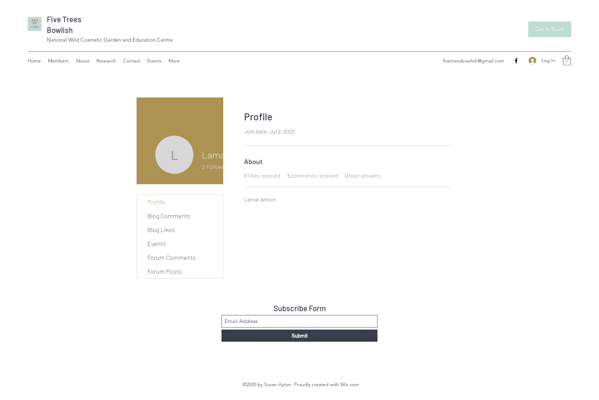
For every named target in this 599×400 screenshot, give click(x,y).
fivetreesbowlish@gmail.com (473, 61)
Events (156, 243)
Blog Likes (161, 229)
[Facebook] (516, 60)
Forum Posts (164, 271)
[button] (567, 61)
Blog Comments (168, 216)
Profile (156, 202)
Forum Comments (171, 257)
